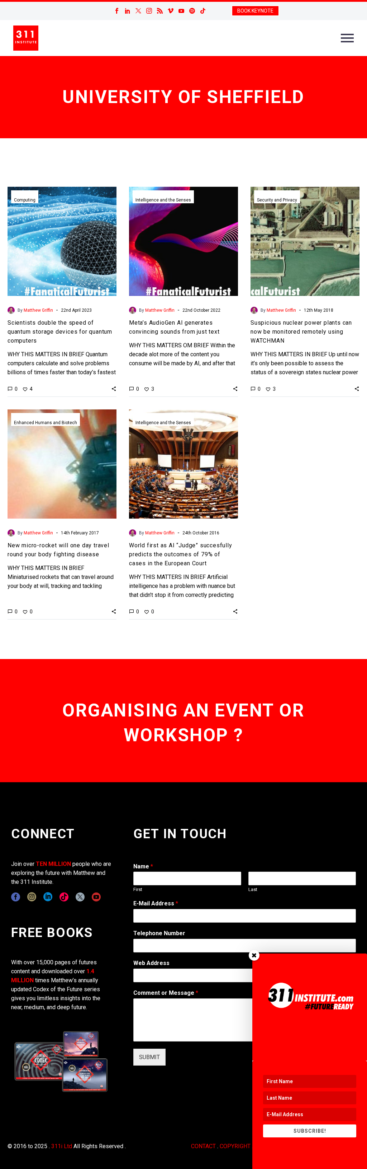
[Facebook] (116, 11)
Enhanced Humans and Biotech (45, 422)
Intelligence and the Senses (163, 200)
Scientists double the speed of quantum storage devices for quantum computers (60, 331)
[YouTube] (181, 11)
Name (143, 866)
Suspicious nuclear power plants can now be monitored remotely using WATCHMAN (301, 331)
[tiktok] (63, 896)
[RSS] (159, 11)
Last (252, 889)
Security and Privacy (277, 200)
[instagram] (31, 896)
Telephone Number (159, 933)
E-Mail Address (155, 903)
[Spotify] (192, 11)
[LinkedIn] (127, 11)
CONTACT (203, 1146)
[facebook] (15, 896)
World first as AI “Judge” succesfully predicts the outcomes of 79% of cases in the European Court (180, 554)
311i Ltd (61, 1146)
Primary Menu (347, 38)
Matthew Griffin (38, 310)
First (137, 889)
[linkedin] (47, 896)
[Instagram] (149, 11)
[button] (113, 388)
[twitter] (80, 896)
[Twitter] (138, 11)
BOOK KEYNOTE (255, 11)
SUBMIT (149, 1057)
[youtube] (96, 896)
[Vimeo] (170, 11)
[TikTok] (202, 11)
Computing (24, 200)
